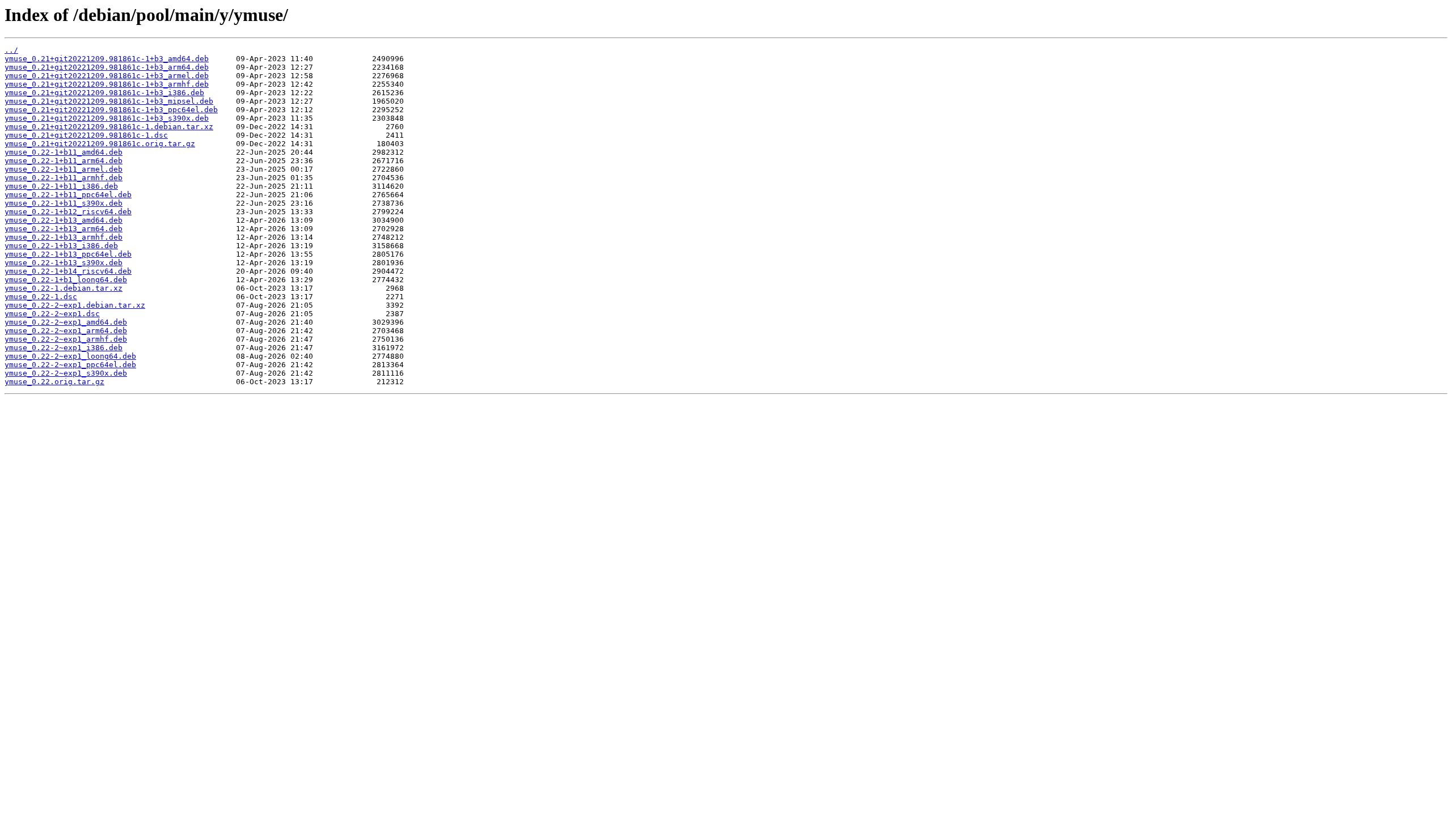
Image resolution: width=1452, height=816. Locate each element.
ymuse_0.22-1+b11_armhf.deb (64, 177)
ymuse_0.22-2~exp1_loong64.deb (70, 356)
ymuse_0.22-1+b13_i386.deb (61, 245)
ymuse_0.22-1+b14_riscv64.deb (68, 271)
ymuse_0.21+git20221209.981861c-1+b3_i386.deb (104, 92)
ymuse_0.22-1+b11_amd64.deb (64, 152)
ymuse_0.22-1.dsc (41, 296)
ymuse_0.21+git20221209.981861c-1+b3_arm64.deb (107, 67)
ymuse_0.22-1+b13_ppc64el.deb (68, 254)
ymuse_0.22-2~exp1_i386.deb (64, 347)
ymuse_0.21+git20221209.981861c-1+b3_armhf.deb (107, 84)
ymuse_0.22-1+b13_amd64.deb (64, 220)
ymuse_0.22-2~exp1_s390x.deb (66, 373)
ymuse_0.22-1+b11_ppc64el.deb (68, 194)
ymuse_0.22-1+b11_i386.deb (61, 186)
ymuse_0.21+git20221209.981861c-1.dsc (86, 135)
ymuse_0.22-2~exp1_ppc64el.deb (70, 364)
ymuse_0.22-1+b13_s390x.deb (64, 262)
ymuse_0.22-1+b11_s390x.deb (64, 203)
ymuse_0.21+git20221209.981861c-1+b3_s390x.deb (107, 118)
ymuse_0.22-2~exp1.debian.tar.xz (75, 305)
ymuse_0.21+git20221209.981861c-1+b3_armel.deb (107, 75)
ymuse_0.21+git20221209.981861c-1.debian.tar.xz (109, 126)
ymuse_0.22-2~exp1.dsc (52, 313)
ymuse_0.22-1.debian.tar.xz (64, 288)
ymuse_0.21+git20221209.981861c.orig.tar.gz (100, 143)
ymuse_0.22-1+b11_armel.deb (64, 169)
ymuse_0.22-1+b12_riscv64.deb (68, 211)
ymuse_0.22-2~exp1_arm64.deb (66, 330)
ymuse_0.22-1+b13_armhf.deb (64, 237)
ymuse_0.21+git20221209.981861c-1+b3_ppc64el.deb (111, 109)
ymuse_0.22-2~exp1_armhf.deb (66, 339)
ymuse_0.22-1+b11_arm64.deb (64, 160)
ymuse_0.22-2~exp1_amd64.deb (66, 322)
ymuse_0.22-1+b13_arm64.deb (64, 228)
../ (11, 50)
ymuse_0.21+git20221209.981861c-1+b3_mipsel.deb (109, 101)
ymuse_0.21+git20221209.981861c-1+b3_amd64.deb (107, 58)
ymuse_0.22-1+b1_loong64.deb (66, 279)
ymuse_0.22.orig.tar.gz (54, 381)
